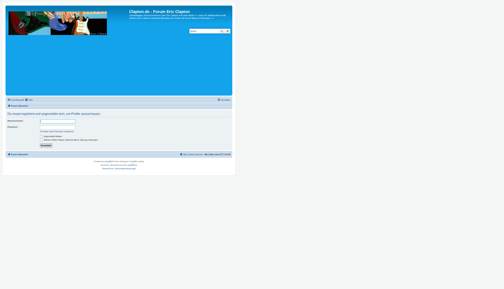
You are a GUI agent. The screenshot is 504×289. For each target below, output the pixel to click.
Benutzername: (15, 121)
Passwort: (12, 127)
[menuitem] (29, 100)
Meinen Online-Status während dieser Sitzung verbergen (70, 140)
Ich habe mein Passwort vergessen (57, 131)
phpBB (108, 161)
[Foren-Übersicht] (67, 52)
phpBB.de (132, 165)
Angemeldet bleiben (52, 136)
